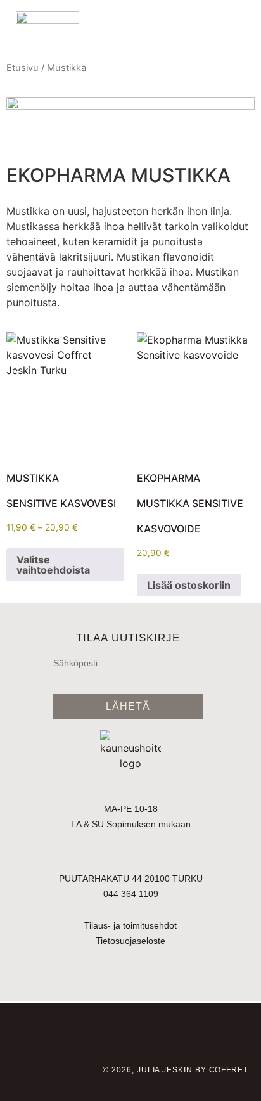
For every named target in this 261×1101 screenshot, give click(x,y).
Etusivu (22, 68)
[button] (163, 26)
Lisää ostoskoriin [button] (189, 585)
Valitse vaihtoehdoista (53, 564)
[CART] (215, 27)
